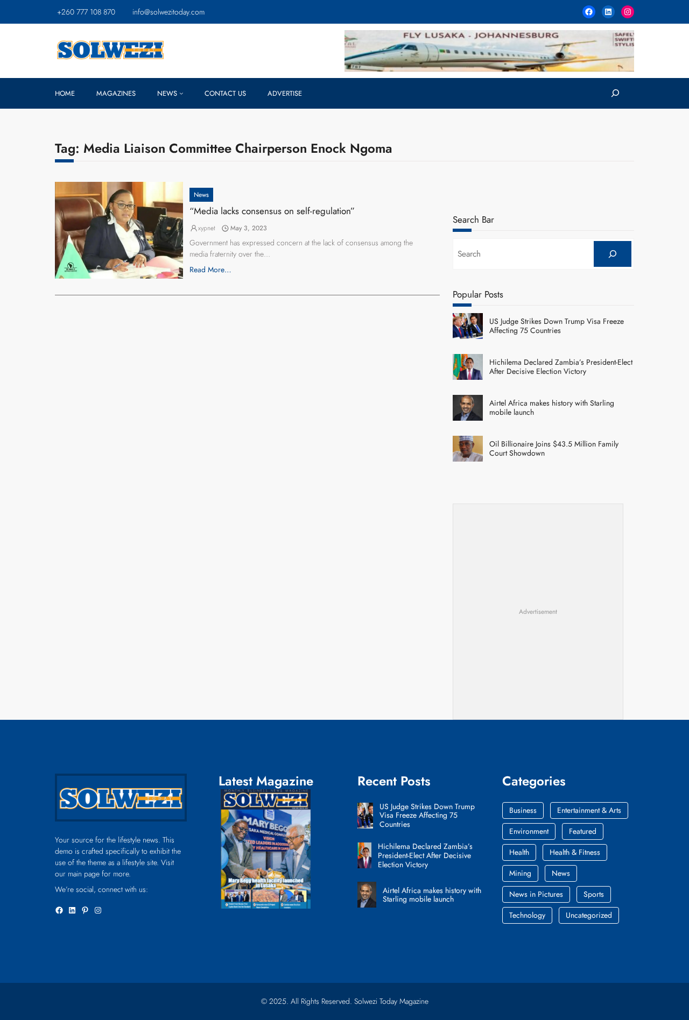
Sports (593, 894)
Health (519, 852)
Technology (527, 915)
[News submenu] (181, 93)
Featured (582, 831)
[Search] (612, 254)
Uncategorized (589, 915)
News (201, 195)
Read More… (210, 269)
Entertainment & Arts (589, 810)
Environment (529, 831)
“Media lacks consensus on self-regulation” (272, 211)
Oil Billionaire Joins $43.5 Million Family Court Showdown (553, 449)
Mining (520, 873)
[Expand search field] (615, 93)
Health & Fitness (575, 852)
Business (523, 810)
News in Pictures (536, 894)
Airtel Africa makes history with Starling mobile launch (551, 408)
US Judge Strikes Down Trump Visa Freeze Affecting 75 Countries (556, 326)
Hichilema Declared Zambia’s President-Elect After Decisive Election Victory (560, 367)
